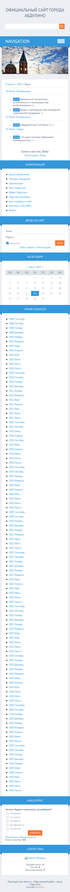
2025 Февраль (16, 727)
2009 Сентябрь (17, 319)
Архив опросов (28, 837)
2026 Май (14, 777)
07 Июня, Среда (14, 129)
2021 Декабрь (16, 566)
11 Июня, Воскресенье (18, 117)
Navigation (17, 41)
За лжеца (15, 817)
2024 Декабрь (16, 718)
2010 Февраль (16, 341)
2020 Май (14, 494)
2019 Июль (15, 458)
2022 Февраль (16, 575)
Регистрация (31, 155)
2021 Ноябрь (16, 561)
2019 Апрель (16, 449)
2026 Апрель (16, 772)
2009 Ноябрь (16, 328)
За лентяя (15, 828)
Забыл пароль (27, 247)
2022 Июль (15, 597)
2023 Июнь (15, 642)
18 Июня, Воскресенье (18, 91)
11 (60, 283)
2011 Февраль (16, 395)
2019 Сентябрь (17, 467)
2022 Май (14, 588)
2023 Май (14, 637)
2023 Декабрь (16, 664)
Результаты (11, 837)
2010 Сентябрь (17, 373)
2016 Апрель (16, 435)
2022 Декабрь (16, 619)
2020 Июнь (15, 498)
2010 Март (14, 346)
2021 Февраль (16, 534)
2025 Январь (16, 723)
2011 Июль (15, 417)
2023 (19, 84)
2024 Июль (15, 696)
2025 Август (15, 741)
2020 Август (15, 507)
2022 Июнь (15, 593)
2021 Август (15, 548)
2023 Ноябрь (16, 660)
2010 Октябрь (16, 377)
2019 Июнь (15, 453)
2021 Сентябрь (17, 552)
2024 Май (14, 687)
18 (60, 288)
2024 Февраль (16, 673)
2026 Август (15, 790)
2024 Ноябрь (16, 714)
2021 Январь (16, 530)
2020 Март (14, 485)
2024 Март (14, 678)
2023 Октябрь (16, 655)
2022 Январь (16, 570)
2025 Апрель (16, 732)
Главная (9, 84)
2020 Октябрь (16, 516)
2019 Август (15, 462)
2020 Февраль (16, 480)
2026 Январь (16, 763)
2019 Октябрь (16, 471)
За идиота (15, 821)
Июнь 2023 (35, 267)
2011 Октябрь (16, 426)
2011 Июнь (14, 413)
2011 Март (14, 399)
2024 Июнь (15, 691)
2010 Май (14, 355)
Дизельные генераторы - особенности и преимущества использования (31, 102)
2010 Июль (15, 364)
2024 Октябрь (16, 709)
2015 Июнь (15, 431)
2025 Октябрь (16, 750)
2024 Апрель (16, 682)
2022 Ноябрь (16, 615)
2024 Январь (16, 669)
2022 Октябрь (16, 611)
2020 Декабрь (16, 525)
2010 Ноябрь (16, 382)
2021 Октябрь (16, 557)
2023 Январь (16, 624)
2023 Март (14, 633)
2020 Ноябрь (16, 521)
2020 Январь (16, 476)
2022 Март (14, 579)
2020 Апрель (16, 489)
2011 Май (14, 408)
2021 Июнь (15, 539)
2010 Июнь (15, 359)
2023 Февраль (16, 628)
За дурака (15, 813)
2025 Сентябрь (17, 745)
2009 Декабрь (16, 332)
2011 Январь (15, 391)
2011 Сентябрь (17, 422)
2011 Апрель (16, 404)
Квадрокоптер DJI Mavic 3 (35, 124)
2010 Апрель (16, 350)
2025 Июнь (15, 736)
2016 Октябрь (16, 440)
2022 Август (15, 602)
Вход (43, 155)
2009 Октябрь (16, 323)
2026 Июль (15, 786)
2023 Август (15, 651)
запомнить (14, 243)
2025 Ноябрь (16, 754)
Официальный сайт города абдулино (35, 12)
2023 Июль (15, 646)
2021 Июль (15, 543)
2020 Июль (15, 503)
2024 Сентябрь (17, 705)
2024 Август (15, 700)
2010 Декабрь (16, 386)
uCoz (41, 887)
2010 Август (15, 368)
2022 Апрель (16, 584)
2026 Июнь (15, 781)
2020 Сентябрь (17, 512)
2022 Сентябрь (17, 606)
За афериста (17, 825)
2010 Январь (16, 337)
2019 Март (14, 444)
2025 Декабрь (16, 759)
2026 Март (14, 768)
